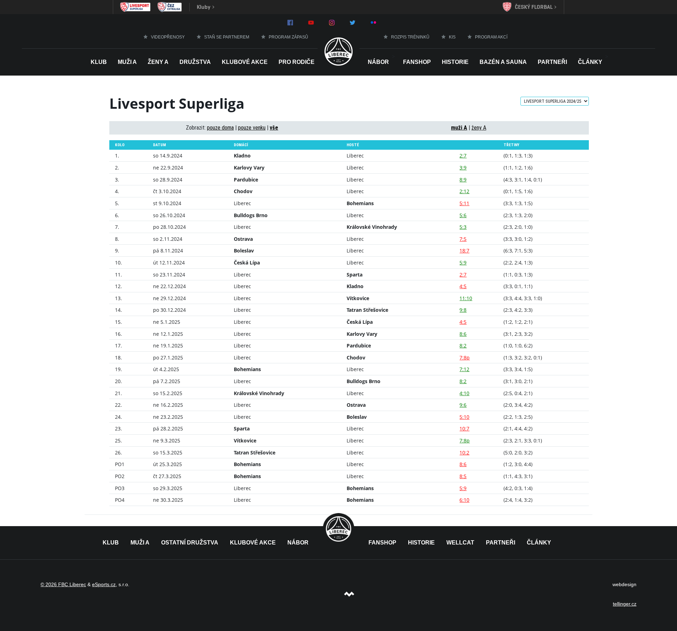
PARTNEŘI (500, 543)
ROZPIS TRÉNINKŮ (410, 37)
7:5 (462, 239)
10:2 (464, 452)
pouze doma (220, 127)
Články (590, 62)
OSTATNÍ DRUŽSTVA (189, 543)
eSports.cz (104, 584)
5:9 (462, 262)
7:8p (464, 357)
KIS (452, 37)
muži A (459, 127)
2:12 (464, 191)
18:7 (464, 250)
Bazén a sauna (503, 62)
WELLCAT (460, 543)
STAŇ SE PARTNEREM (226, 37)
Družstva (195, 62)
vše (274, 127)
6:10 (464, 499)
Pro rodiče (297, 62)
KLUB (111, 543)
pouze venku (252, 127)
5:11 (464, 203)
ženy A (478, 127)
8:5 (462, 476)
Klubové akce (245, 62)
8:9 (462, 179)
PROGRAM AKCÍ (491, 37)
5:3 (462, 227)
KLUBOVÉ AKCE (253, 543)
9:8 (462, 309)
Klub (99, 62)
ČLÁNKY (539, 543)
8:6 (462, 334)
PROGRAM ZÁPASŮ (288, 37)
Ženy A (158, 62)
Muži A (127, 62)
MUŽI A (140, 543)
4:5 (462, 286)
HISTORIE (455, 62)
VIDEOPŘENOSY (168, 37)
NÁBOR (378, 62)
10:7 (464, 428)
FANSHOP (382, 543)
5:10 (464, 416)
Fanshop (417, 62)
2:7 (462, 155)
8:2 (462, 345)
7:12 (464, 369)
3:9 (462, 167)
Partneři (552, 62)
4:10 (464, 393)
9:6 (462, 404)
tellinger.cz (624, 604)
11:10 (465, 298)
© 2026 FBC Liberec (63, 584)
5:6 (462, 215)
